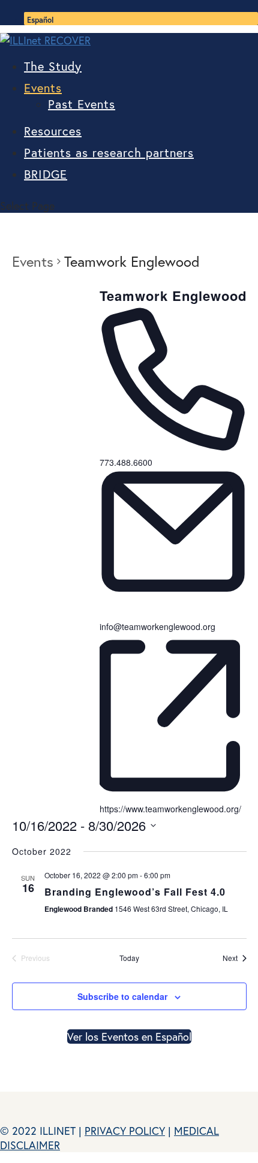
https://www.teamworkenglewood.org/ (170, 809)
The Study (53, 66)
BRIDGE (45, 174)
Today (129, 958)
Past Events (81, 104)
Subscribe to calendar (122, 996)
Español (40, 20)
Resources (53, 131)
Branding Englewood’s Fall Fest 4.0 (135, 892)
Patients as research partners (109, 152)
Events (43, 88)
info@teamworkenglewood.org (157, 626)
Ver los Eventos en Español (129, 1036)
